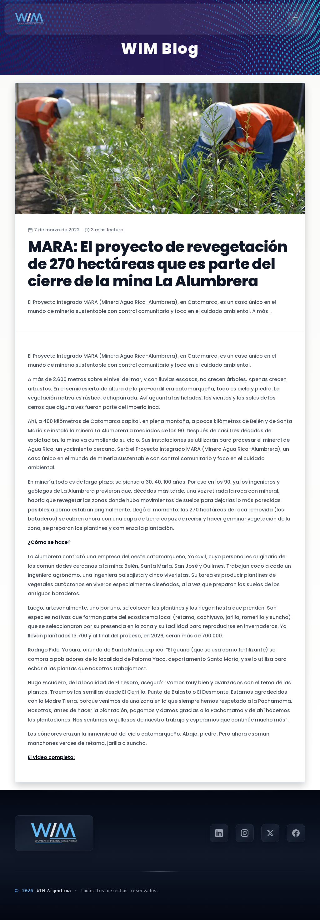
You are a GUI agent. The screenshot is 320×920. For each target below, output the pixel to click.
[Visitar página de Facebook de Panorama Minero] (296, 833)
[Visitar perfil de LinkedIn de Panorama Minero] (219, 833)
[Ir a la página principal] (29, 19)
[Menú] (295, 19)
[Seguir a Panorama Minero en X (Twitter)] (270, 833)
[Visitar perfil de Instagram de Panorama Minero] (245, 833)
